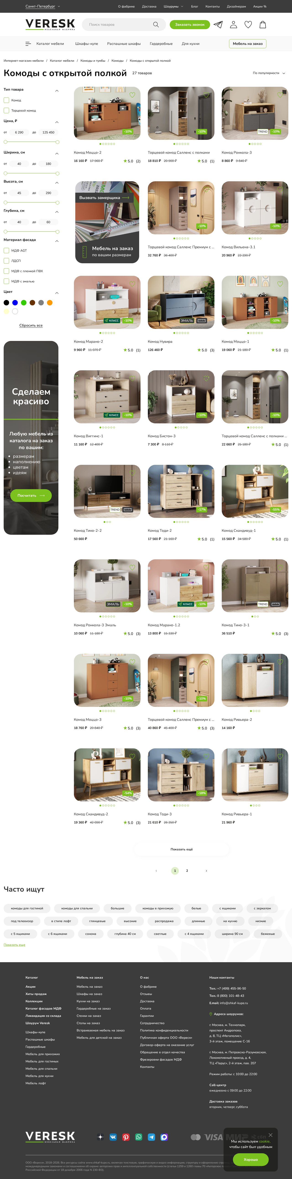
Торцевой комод (23, 110)
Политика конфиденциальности (164, 1030)
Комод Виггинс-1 (88, 436)
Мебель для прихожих (43, 1054)
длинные (198, 921)
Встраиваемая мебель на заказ (101, 1030)
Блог (194, 6)
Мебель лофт (36, 1083)
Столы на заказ (88, 1023)
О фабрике (126, 6)
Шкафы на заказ (89, 994)
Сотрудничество (152, 1023)
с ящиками (227, 908)
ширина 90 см (232, 934)
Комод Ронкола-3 (237, 152)
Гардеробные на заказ (94, 1008)
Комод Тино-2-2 (88, 530)
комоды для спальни (77, 908)
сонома (90, 934)
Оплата (145, 1008)
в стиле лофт (61, 921)
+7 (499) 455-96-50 (231, 988)
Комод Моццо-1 (235, 341)
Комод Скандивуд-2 (91, 814)
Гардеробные (36, 1047)
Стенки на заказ (89, 1016)
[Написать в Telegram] (218, 24)
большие (117, 908)
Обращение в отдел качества (162, 1052)
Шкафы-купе (35, 1032)
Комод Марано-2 (88, 341)
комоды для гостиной (27, 908)
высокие (130, 921)
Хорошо (251, 1159)
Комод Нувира (160, 341)
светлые (160, 934)
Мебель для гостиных (42, 1061)
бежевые (268, 934)
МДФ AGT (19, 250)
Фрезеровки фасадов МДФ (161, 1059)
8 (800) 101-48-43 (230, 996)
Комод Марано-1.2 (164, 625)
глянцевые (97, 921)
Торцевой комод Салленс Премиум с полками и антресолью (199, 719)
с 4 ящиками (194, 934)
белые (196, 908)
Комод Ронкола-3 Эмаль (95, 625)
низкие (261, 921)
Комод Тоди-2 (160, 530)
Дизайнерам (236, 6)
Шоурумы (171, 6)
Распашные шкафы (40, 1039)
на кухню (230, 921)
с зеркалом (262, 908)
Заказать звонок (190, 24)
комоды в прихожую (158, 908)
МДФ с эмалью (22, 281)
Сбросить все (31, 325)
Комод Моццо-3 (88, 719)
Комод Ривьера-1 (237, 814)
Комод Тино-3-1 (236, 625)
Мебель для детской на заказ (99, 1038)
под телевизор (22, 921)
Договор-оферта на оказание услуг (167, 1045)
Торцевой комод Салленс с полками (179, 152)
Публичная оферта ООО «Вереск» (166, 1038)
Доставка (149, 6)
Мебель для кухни (39, 1076)
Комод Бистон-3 (162, 436)
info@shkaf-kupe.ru (234, 1003)
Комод (16, 100)
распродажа (164, 921)
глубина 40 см (125, 934)
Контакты (213, 6)
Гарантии (147, 1016)
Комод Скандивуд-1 (239, 530)
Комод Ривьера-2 (237, 719)
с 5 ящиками (20, 934)
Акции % (259, 6)
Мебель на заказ (89, 987)
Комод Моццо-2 (88, 152)
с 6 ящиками (57, 934)
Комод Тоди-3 (160, 814)
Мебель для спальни (41, 1068)
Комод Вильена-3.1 (239, 247)
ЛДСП (16, 261)
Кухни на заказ (88, 1001)
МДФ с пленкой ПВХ (27, 271)
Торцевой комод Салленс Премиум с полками (187, 247)
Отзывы (146, 994)
